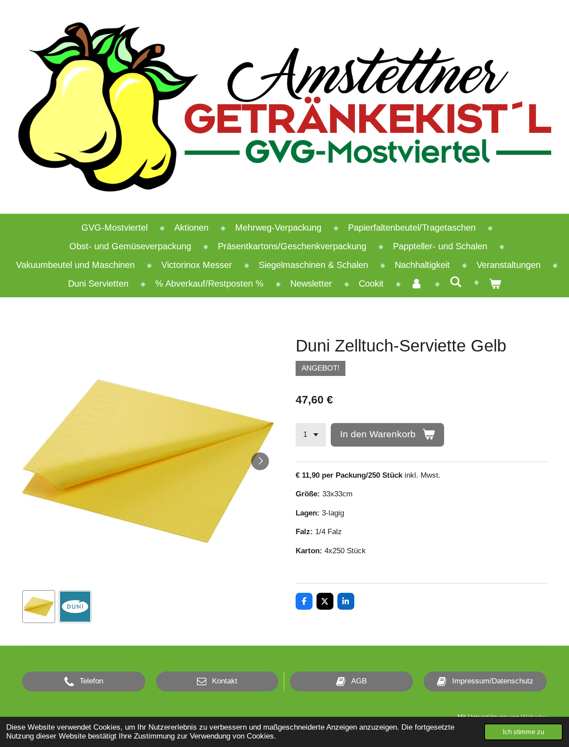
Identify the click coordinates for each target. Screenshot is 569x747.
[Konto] (416, 283)
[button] (38, 606)
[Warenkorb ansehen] (494, 283)
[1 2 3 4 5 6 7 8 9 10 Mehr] (311, 435)
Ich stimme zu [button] (523, 731)
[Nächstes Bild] (260, 461)
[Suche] (455, 282)
